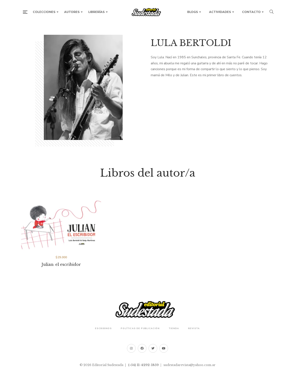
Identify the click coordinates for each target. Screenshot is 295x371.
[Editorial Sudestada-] (147, 12)
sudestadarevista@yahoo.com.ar (189, 365)
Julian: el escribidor (61, 264)
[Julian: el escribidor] (61, 222)
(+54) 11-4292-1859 (143, 365)
